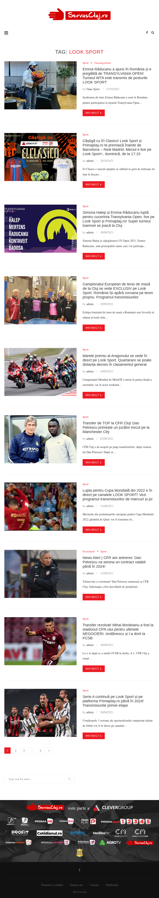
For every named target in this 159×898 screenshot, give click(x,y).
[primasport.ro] (126, 821)
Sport (86, 63)
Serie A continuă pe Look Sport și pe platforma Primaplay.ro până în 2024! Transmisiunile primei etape (113, 701)
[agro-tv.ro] (110, 842)
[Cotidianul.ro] (49, 833)
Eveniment (89, 551)
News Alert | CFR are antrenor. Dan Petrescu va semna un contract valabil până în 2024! (114, 562)
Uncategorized (102, 63)
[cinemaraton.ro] (120, 833)
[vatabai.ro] (79, 852)
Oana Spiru (93, 89)
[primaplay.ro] (88, 821)
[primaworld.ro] (86, 842)
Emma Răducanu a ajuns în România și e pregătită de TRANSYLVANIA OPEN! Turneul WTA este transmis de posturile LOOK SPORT (117, 75)
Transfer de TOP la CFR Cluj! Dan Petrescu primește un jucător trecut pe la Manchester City (116, 427)
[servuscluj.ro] (139, 842)
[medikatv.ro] (101, 833)
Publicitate (112, 885)
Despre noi (76, 885)
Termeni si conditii (52, 885)
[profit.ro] (20, 833)
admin (90, 161)
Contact (94, 885)
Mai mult (92, 112)
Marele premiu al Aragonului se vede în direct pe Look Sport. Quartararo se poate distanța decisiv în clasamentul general (117, 360)
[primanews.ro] (67, 821)
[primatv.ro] (11, 821)
